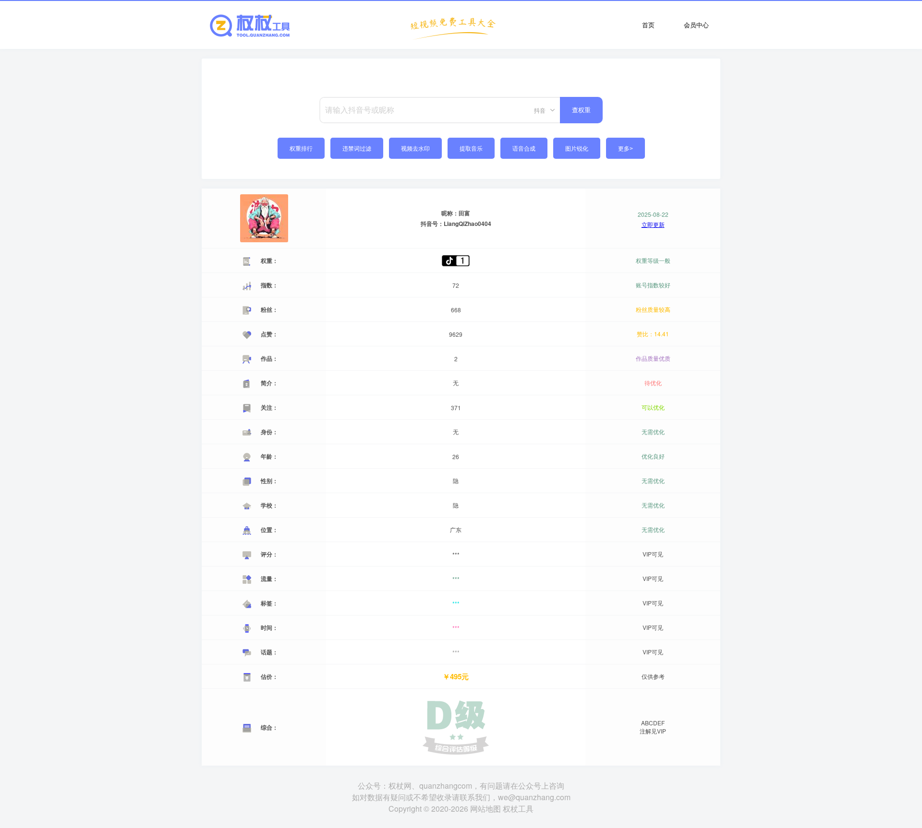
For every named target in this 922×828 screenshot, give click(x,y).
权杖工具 (518, 808)
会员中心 (696, 24)
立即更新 (653, 224)
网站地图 (485, 808)
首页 (648, 24)
